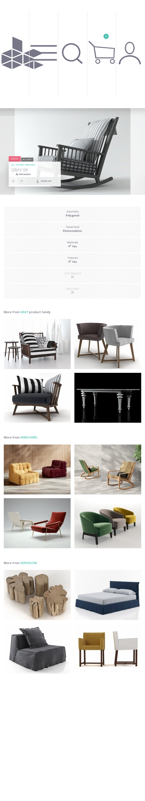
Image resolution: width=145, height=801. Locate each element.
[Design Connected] (22, 54)
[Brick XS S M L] (37, 595)
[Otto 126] (107, 649)
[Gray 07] (37, 398)
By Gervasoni (23, 174)
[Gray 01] (37, 344)
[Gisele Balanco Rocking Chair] (107, 470)
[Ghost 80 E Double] (107, 595)
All (13, 165)
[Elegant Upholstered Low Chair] (107, 523)
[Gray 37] (107, 398)
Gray (24, 312)
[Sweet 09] (37, 649)
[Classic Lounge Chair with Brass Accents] (37, 523)
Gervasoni (28, 563)
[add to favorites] (22, 181)
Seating (20, 165)
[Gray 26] (107, 344)
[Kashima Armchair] (37, 470)
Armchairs (30, 165)
